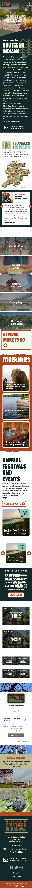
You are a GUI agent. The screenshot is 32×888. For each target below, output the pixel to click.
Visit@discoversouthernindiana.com (16, 849)
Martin (23, 576)
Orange (21, 586)
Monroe (14, 589)
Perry (19, 589)
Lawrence (22, 579)
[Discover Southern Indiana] (6, 4)
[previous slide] (1, 206)
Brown (10, 589)
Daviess (11, 579)
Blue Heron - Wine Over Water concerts (15, 531)
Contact (16, 873)
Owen (22, 589)
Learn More (14, 122)
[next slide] (30, 206)
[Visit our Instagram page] (21, 867)
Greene (9, 586)
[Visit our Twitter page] (16, 867)
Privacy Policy (16, 876)
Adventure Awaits (14, 411)
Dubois (9, 583)
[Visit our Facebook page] (11, 867)
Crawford (12, 575)
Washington (19, 582)
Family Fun (10, 382)
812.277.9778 (16, 845)
